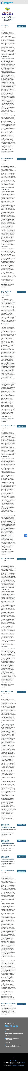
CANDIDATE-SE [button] (21, 26)
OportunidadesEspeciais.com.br (17, 1065)
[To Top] (14, 1058)
